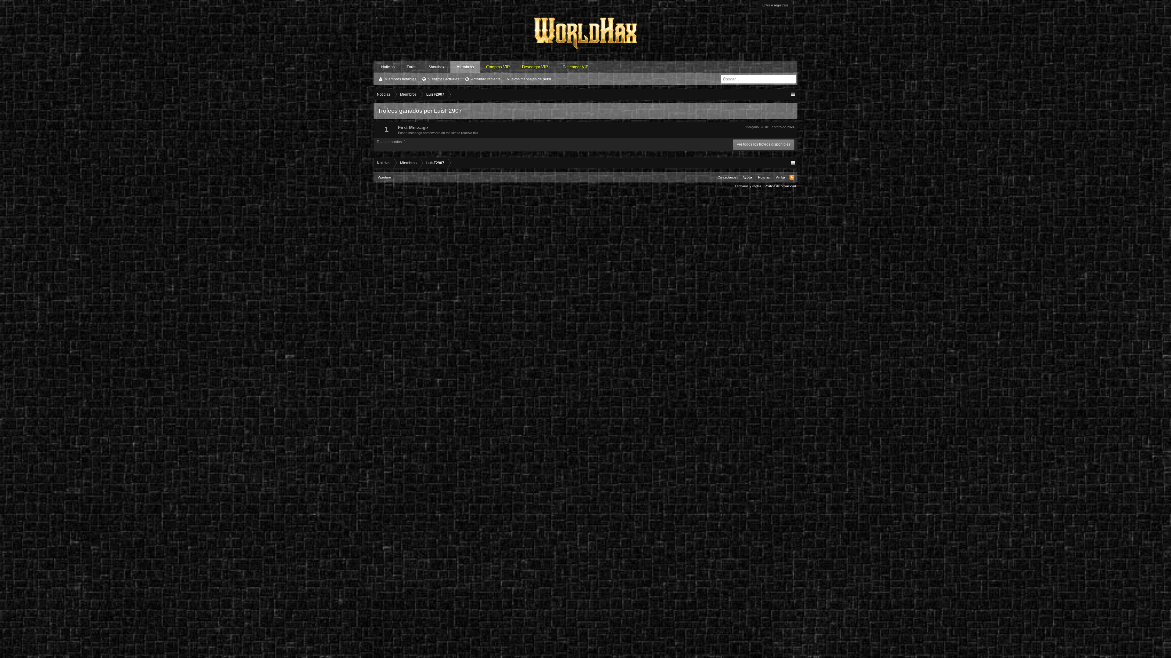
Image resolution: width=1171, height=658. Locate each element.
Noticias (388, 67)
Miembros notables (400, 79)
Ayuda (747, 177)
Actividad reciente (486, 79)
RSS (792, 177)
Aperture (384, 177)
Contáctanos (727, 177)
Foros (411, 67)
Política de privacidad (780, 186)
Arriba (780, 177)
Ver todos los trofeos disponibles (763, 144)
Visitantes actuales (443, 79)
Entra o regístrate (775, 5)
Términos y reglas (748, 186)
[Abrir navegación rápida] (793, 94)
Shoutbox (436, 67)
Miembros (465, 67)
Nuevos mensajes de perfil (529, 79)
